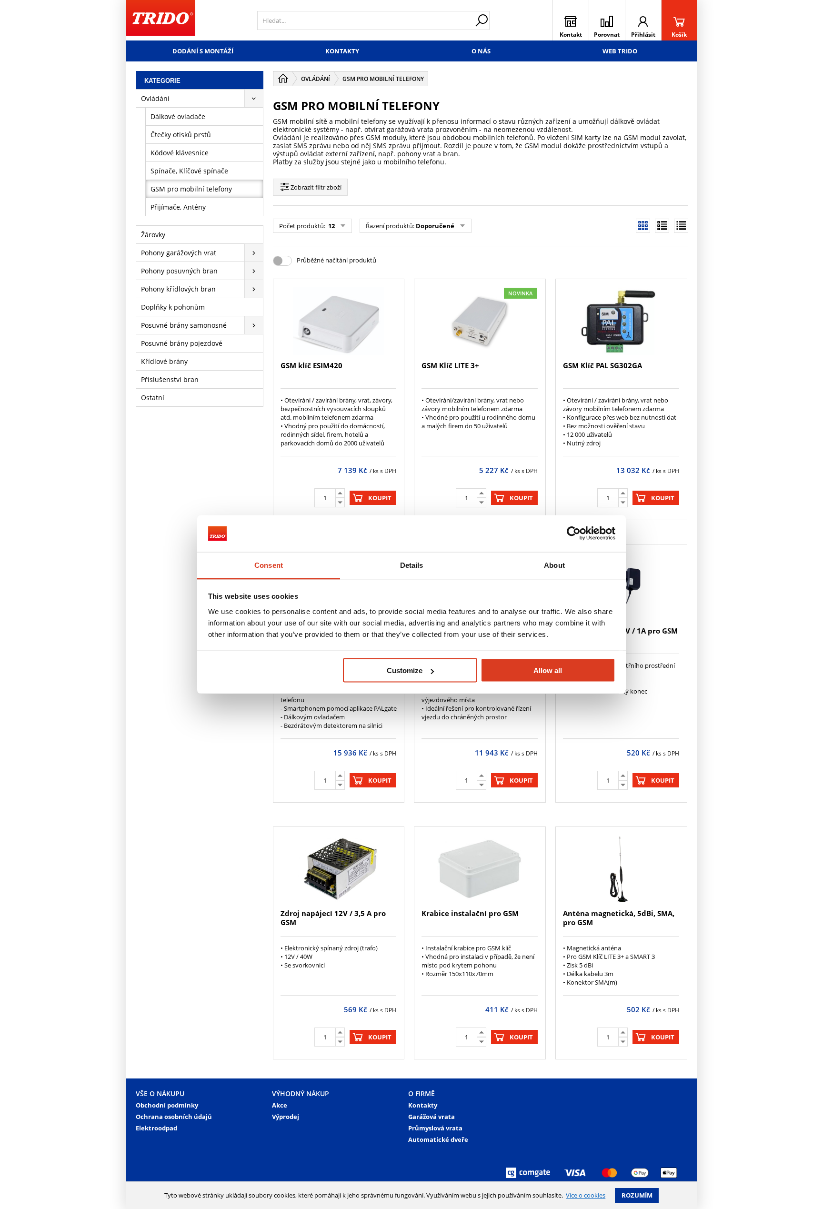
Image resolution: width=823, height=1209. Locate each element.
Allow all (547, 670)
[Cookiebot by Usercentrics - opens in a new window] (573, 533)
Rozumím (637, 1195)
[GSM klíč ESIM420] (339, 321)
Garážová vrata (431, 1116)
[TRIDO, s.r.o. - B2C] (160, 20)
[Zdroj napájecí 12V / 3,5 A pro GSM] (339, 869)
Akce (279, 1105)
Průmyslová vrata (435, 1128)
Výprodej (285, 1116)
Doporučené (435, 226)
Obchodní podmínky (167, 1105)
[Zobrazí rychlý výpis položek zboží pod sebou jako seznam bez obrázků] (681, 226)
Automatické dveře (438, 1139)
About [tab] (554, 565)
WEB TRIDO (619, 51)
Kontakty (342, 51)
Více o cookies (585, 1195)
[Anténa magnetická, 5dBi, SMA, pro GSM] (621, 869)
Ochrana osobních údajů (174, 1116)
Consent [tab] (268, 565)
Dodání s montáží (202, 51)
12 (331, 226)
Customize (404, 670)
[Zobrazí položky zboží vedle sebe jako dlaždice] (662, 226)
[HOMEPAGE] (282, 78)
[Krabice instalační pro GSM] (480, 869)
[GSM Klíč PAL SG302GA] (621, 321)
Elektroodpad (156, 1128)
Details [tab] (411, 565)
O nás (481, 51)
